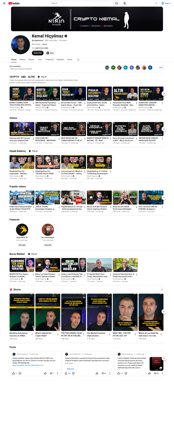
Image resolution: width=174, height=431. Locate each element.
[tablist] (87, 59)
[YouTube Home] (14, 3)
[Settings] (156, 3)
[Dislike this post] (20, 373)
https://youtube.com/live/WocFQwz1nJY (28, 365)
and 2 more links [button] (41, 48)
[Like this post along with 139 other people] (66, 373)
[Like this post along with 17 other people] (13, 373)
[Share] (45, 373)
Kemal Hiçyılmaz (15, 107)
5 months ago (33, 354)
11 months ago (87, 354)
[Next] (164, 93)
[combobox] (81, 3)
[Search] (116, 3)
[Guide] (4, 3)
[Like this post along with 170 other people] (118, 373)
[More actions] (33, 103)
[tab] (14, 59)
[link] (35, 364)
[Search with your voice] (124, 3)
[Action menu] (57, 373)
